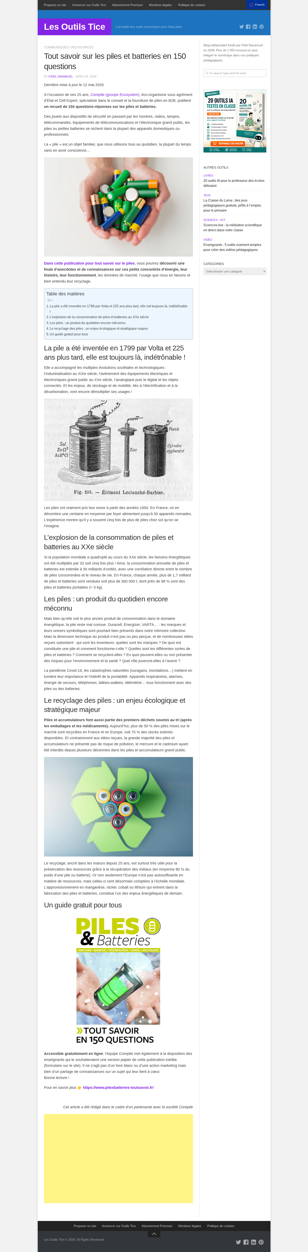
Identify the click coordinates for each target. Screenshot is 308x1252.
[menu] (257, 4)
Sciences (210, 220)
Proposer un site (55, 5)
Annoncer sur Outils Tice (89, 5)
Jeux (207, 195)
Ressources (82, 47)
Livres (208, 175)
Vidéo (207, 239)
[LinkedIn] (255, 26)
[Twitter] (241, 26)
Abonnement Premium (127, 5)
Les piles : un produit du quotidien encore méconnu (88, 323)
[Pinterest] (261, 26)
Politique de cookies (191, 5)
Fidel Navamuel (61, 76)
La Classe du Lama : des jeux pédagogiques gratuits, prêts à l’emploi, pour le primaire (232, 205)
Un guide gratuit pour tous (69, 334)
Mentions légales (160, 5)
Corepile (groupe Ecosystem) (115, 95)
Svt (222, 220)
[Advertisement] (118, 1158)
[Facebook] (248, 26)
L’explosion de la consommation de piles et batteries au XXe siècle (99, 317)
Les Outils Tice (74, 27)
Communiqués (56, 47)
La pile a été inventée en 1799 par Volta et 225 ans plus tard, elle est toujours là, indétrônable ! (119, 308)
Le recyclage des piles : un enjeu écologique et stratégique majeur (99, 328)
